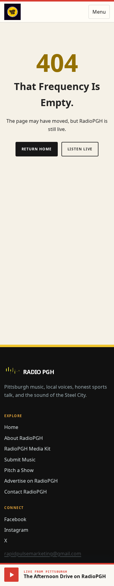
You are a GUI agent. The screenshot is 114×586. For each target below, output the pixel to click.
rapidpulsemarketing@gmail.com (42, 553)
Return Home (37, 149)
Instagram (16, 530)
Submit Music (20, 459)
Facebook (15, 519)
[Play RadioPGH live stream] (11, 575)
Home (11, 427)
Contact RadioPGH (25, 491)
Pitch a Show (19, 470)
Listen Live (80, 149)
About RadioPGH (23, 438)
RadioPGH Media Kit (27, 448)
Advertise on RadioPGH (31, 480)
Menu (99, 11)
